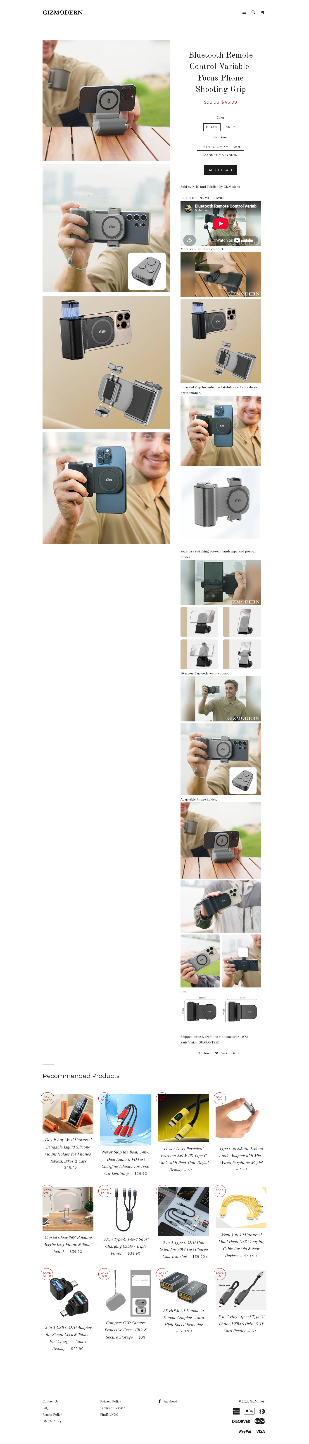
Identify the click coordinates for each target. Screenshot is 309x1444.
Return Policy (52, 1414)
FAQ (46, 1408)
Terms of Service (112, 1408)
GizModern (258, 1401)
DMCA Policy (52, 1421)
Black (212, 127)
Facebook (170, 1401)
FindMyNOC (109, 1414)
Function (220, 137)
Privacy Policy (110, 1401)
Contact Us (50, 1401)
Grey (230, 127)
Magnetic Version (220, 155)
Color (220, 117)
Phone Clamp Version (221, 147)
